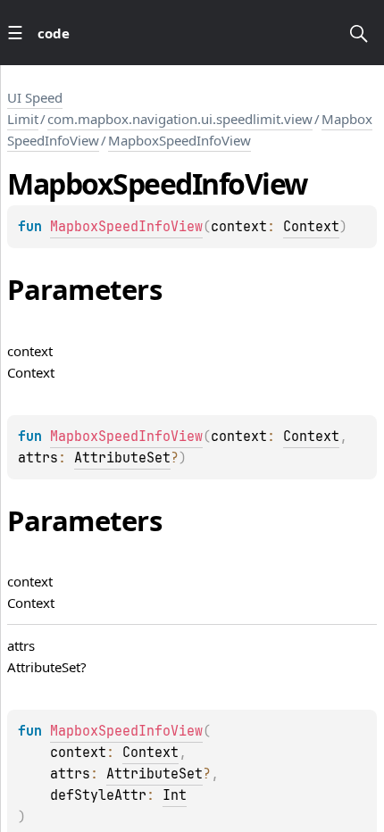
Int (175, 795)
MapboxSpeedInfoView (179, 140)
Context (311, 227)
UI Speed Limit (35, 108)
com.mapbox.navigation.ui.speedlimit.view (180, 119)
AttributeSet (122, 458)
